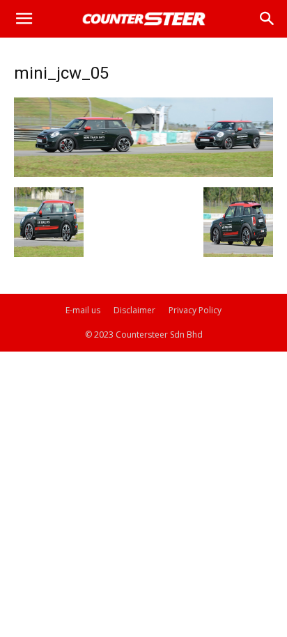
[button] (23, 19)
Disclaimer (134, 310)
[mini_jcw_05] (143, 173)
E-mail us (82, 310)
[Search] (267, 19)
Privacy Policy (195, 310)
